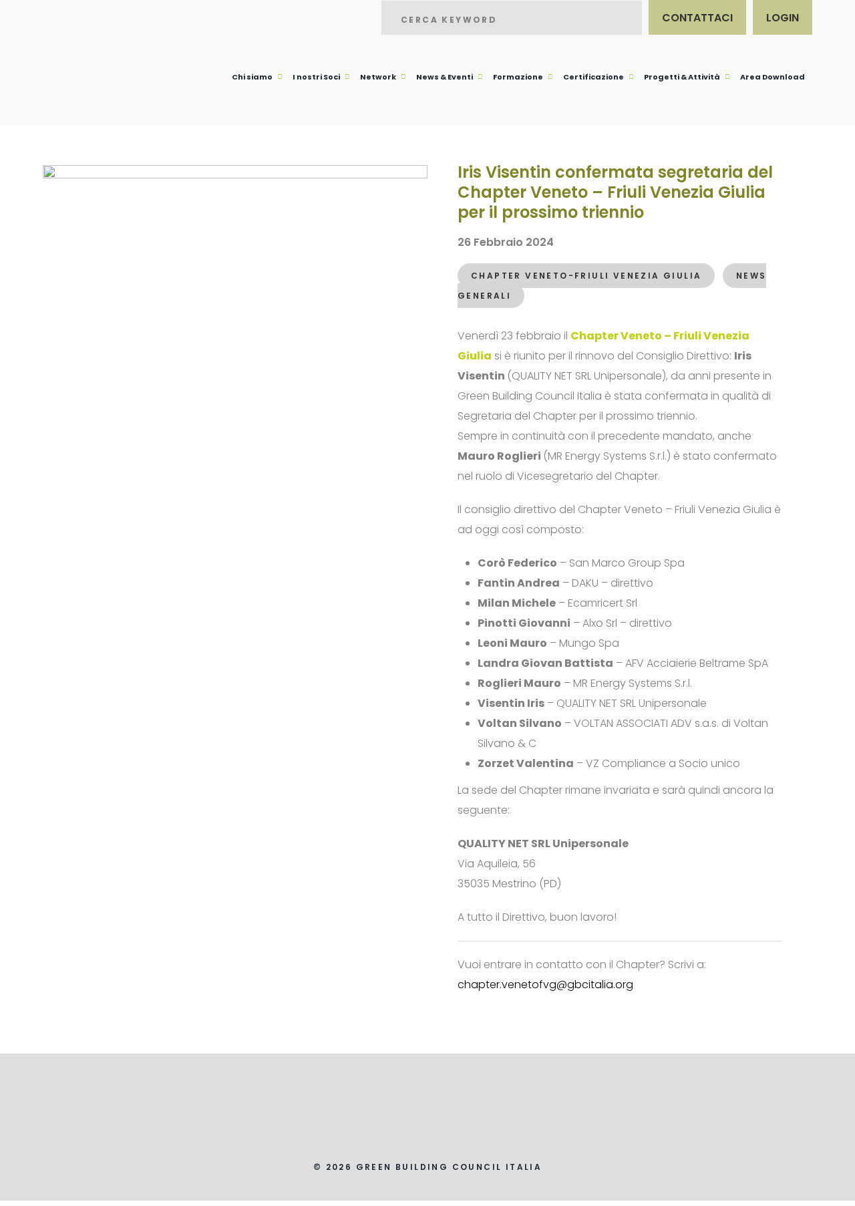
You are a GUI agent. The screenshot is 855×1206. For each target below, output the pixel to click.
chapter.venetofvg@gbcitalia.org (545, 984)
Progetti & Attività (682, 76)
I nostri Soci (316, 76)
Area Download (772, 76)
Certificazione (593, 76)
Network (378, 76)
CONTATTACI (697, 17)
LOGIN (782, 17)
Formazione (518, 76)
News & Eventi (444, 76)
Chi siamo (252, 76)
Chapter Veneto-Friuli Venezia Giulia (586, 275)
